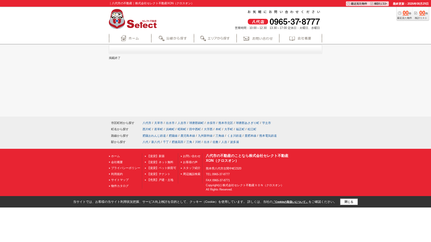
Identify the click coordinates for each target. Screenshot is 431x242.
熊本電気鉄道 (268, 135)
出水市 (170, 123)
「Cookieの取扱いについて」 (290, 201)
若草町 (158, 129)
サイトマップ (120, 180)
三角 (189, 142)
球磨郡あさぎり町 (247, 123)
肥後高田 (177, 142)
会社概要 (117, 162)
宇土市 (266, 123)
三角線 (220, 135)
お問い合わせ (191, 156)
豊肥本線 (250, 135)
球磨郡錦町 (196, 123)
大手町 (228, 129)
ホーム (115, 156)
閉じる (349, 201)
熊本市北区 (225, 123)
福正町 (240, 129)
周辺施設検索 (191, 174)
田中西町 (195, 129)
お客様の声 (190, 162)
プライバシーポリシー (125, 168)
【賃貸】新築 (156, 156)
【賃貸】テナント (158, 174)
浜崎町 (170, 129)
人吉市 (182, 123)
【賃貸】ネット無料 (160, 162)
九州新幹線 (205, 135)
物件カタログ (120, 186)
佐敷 (215, 142)
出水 (207, 142)
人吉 (224, 142)
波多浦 (234, 142)
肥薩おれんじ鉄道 (154, 135)
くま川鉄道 (234, 135)
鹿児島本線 (187, 135)
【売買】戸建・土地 (160, 180)
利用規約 (117, 174)
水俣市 (211, 123)
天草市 (158, 123)
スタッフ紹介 (191, 168)
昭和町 (182, 129)
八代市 (147, 123)
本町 (218, 129)
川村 (198, 142)
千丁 (166, 142)
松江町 (252, 129)
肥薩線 (173, 135)
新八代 (155, 142)
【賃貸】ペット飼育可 (161, 168)
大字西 (208, 129)
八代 (145, 142)
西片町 (147, 129)
